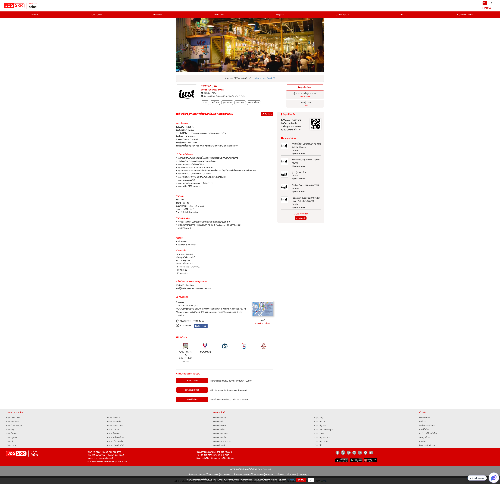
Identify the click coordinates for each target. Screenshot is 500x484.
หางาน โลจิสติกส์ (113, 417)
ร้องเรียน (241, 102)
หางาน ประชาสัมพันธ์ (115, 445)
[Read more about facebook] (337, 452)
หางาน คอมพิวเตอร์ (115, 425)
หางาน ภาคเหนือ (219, 425)
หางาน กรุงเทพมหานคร (222, 441)
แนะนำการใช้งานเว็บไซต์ (428, 433)
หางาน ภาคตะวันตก (220, 437)
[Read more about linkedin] (360, 452)
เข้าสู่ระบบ (488, 8)
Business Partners (427, 445)
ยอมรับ (301, 480)
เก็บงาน (216, 102)
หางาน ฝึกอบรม (113, 433)
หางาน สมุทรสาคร (321, 441)
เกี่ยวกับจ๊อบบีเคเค (464, 14)
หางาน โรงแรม (11, 433)
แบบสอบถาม (424, 441)
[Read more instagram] (354, 452)
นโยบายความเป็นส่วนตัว (286, 474)
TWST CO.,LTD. (209, 86)
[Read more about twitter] (343, 452)
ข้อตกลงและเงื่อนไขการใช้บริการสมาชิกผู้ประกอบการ (209, 474)
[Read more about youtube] (348, 452)
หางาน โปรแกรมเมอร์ (14, 425)
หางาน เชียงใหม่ (219, 445)
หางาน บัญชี (10, 429)
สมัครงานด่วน (192, 380)
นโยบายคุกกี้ (304, 474)
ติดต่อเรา (422, 421)
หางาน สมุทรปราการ (322, 437)
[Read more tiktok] (371, 452)
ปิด (311, 480)
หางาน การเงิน (113, 429)
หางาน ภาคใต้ (218, 421)
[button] (187, 45)
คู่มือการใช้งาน (342, 14)
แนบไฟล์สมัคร (192, 399)
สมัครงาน (268, 113)
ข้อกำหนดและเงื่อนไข (427, 425)
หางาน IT (9, 441)
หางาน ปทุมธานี (320, 425)
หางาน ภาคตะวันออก (221, 433)
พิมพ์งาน (228, 102)
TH (484, 3)
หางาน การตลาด (12, 421)
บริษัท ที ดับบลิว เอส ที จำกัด (212, 89)
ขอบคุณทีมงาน (425, 437)
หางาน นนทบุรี (319, 421)
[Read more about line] (365, 452)
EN (492, 3)
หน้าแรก (35, 14)
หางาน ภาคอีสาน (219, 429)
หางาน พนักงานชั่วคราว (116, 437)
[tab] (254, 102)
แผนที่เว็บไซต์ (424, 429)
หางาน (206, 93)
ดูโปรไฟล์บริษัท (306, 87)
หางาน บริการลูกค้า (115, 441)
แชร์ (205, 102)
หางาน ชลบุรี (319, 417)
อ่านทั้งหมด (300, 218)
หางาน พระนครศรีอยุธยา (324, 429)
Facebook (202, 326)
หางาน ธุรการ (11, 437)
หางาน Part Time (13, 417)
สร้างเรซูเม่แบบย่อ (192, 390)
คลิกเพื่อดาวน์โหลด (262, 323)
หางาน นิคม (318, 445)
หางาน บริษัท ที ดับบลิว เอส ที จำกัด (218, 96)
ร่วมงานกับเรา (424, 417)
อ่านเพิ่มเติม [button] (255, 102)
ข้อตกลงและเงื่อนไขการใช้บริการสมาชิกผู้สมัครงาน (253, 474)
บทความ (404, 14)
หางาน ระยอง (319, 433)
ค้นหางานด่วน (96, 14)
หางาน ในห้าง (11, 445)
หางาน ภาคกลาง (219, 417)
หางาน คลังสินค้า (114, 421)
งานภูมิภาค (280, 14)
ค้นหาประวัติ (219, 14)
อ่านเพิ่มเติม (290, 479)
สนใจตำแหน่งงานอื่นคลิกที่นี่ (264, 78)
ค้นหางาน (157, 14)
